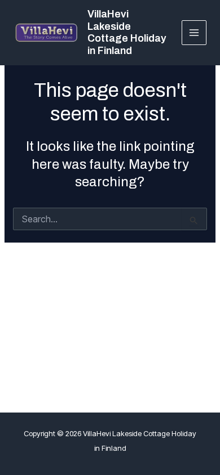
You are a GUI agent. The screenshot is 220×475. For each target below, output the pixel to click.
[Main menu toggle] (194, 33)
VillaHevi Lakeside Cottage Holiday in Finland (126, 32)
